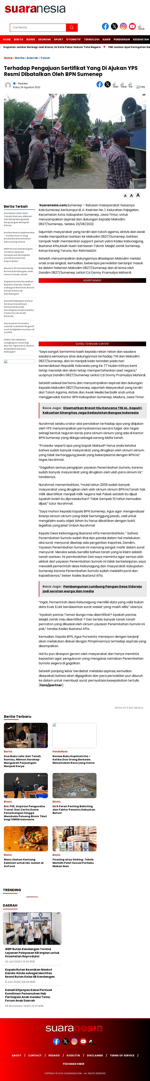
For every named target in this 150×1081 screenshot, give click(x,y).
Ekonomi (44, 39)
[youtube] (133, 28)
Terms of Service (122, 1055)
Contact (35, 1055)
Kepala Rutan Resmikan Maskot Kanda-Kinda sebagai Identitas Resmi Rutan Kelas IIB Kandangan (30, 973)
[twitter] (115, 28)
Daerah (32, 58)
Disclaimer (95, 1055)
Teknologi (91, 39)
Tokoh (45, 58)
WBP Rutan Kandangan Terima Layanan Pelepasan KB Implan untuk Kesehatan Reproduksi (32, 952)
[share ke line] (133, 86)
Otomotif (73, 39)
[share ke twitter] (108, 86)
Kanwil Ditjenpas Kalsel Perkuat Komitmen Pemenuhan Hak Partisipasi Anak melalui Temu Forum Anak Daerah (28, 995)
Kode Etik (73, 1055)
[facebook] (106, 28)
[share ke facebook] (100, 86)
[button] (125, 196)
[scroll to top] (142, 1075)
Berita (18, 39)
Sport (58, 39)
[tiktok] (142, 28)
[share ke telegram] (125, 86)
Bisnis (30, 39)
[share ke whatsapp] (116, 86)
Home (7, 39)
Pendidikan (122, 39)
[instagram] (124, 28)
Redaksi (54, 1055)
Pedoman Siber (73, 1064)
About (16, 1055)
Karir (107, 39)
